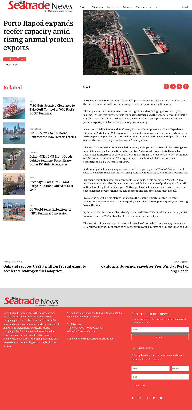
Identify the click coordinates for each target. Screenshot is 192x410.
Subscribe (160, 337)
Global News (10, 59)
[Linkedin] (173, 86)
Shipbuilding (35, 129)
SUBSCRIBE (140, 385)
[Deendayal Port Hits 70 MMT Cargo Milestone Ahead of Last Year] (14, 184)
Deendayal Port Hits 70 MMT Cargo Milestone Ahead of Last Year (51, 186)
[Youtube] (161, 398)
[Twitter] (179, 86)
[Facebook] (166, 86)
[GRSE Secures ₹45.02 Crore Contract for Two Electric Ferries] (14, 133)
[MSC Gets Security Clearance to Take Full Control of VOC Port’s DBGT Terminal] (14, 108)
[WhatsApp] (186, 86)
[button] (185, 7)
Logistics (33, 152)
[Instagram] (140, 398)
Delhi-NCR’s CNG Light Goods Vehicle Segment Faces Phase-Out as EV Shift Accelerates (51, 160)
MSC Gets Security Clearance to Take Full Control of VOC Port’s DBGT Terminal (52, 109)
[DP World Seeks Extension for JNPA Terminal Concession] (14, 210)
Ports (22, 59)
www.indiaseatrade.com (86, 316)
